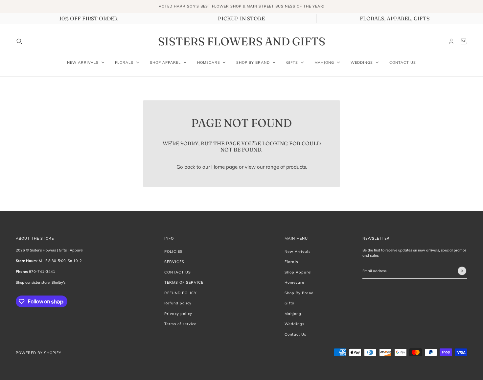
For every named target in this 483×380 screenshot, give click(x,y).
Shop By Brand (299, 293)
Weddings (294, 323)
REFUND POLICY (180, 293)
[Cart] (463, 41)
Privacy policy (178, 313)
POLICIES (173, 251)
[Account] (451, 41)
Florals (291, 261)
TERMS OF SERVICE (183, 282)
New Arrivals (297, 251)
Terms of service (180, 323)
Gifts (289, 303)
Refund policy (178, 303)
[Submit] (462, 271)
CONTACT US (177, 272)
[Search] (19, 41)
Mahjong (293, 313)
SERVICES (174, 261)
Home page (224, 167)
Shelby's (58, 282)
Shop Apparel (298, 272)
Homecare (294, 282)
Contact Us (295, 334)
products (296, 167)
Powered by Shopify (38, 352)
